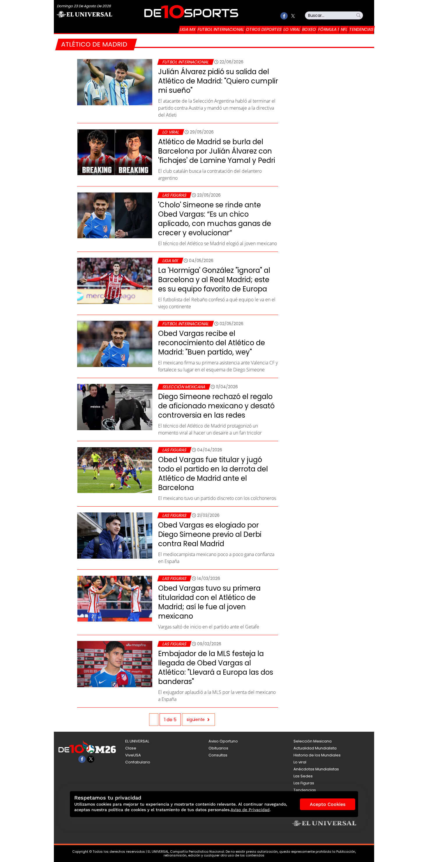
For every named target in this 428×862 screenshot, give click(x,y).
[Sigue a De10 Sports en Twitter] (292, 15)
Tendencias (361, 29)
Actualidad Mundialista (315, 748)
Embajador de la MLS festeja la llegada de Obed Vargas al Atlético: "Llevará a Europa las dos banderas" (215, 667)
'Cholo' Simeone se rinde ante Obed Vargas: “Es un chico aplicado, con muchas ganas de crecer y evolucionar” (214, 219)
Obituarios (218, 748)
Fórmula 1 (328, 29)
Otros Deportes (263, 29)
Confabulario (137, 762)
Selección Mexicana (184, 387)
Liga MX (187, 29)
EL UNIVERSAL (137, 741)
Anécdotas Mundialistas (316, 769)
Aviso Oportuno (223, 741)
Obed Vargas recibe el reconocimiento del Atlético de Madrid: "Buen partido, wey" (211, 343)
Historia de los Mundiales (317, 755)
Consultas (217, 755)
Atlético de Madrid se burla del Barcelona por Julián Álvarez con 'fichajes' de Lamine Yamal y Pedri (216, 151)
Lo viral (292, 29)
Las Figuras (174, 195)
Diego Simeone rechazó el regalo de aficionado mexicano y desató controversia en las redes (216, 406)
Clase (130, 748)
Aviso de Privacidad (250, 809)
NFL (344, 29)
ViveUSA (133, 755)
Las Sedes (303, 776)
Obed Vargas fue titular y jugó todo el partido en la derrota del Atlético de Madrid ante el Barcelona (213, 473)
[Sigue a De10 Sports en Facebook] (284, 15)
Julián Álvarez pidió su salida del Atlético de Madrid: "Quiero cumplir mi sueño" (218, 81)
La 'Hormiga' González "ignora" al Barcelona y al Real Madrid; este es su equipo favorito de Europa (214, 280)
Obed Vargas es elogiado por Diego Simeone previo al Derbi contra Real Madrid (209, 534)
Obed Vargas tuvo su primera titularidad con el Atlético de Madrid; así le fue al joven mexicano (209, 602)
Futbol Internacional (221, 29)
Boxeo (309, 29)
